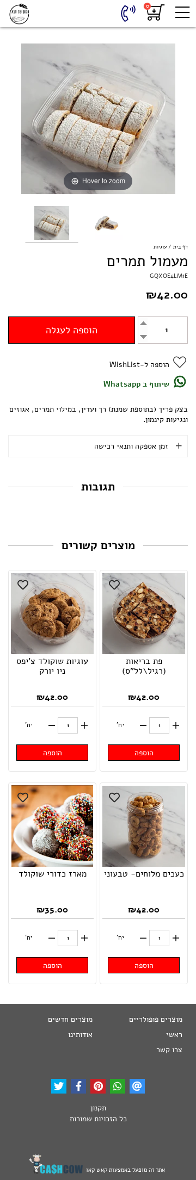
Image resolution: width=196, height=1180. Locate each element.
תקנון (98, 1108)
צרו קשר (169, 1050)
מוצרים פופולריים (155, 1019)
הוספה (144, 753)
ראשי (174, 1034)
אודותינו (80, 1034)
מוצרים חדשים (70, 1019)
